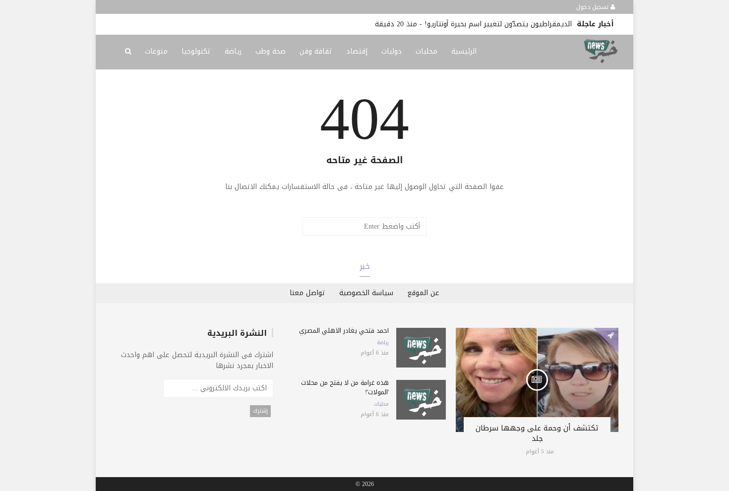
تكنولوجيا (196, 51)
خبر (365, 266)
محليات (426, 51)
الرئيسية (464, 51)
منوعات (156, 51)
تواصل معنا (307, 293)
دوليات (391, 51)
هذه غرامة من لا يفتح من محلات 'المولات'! (345, 387)
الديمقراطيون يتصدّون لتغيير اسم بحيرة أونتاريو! (498, 24)
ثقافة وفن (316, 51)
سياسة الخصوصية (366, 293)
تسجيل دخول (593, 6)
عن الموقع (423, 293)
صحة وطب (270, 51)
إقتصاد (356, 51)
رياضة (233, 51)
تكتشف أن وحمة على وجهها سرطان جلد (537, 433)
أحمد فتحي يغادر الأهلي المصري (344, 330)
